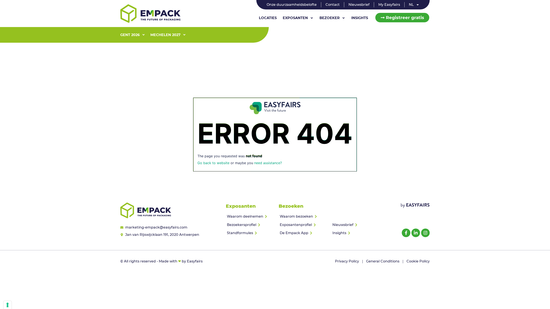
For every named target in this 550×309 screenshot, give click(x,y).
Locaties (268, 18)
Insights (359, 18)
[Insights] (355, 233)
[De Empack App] (303, 233)
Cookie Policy (418, 261)
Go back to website (213, 163)
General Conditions (382, 261)
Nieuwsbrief (359, 5)
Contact (332, 5)
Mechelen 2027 (165, 35)
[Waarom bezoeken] (303, 216)
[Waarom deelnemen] (250, 216)
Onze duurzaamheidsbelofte (292, 5)
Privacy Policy (347, 261)
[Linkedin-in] (415, 233)
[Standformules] (250, 233)
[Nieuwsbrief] (355, 225)
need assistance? (268, 163)
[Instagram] (425, 233)
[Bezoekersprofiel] (250, 225)
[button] (402, 17)
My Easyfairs (389, 5)
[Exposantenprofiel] (303, 225)
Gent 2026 (130, 35)
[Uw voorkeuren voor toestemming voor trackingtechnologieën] (7, 305)
